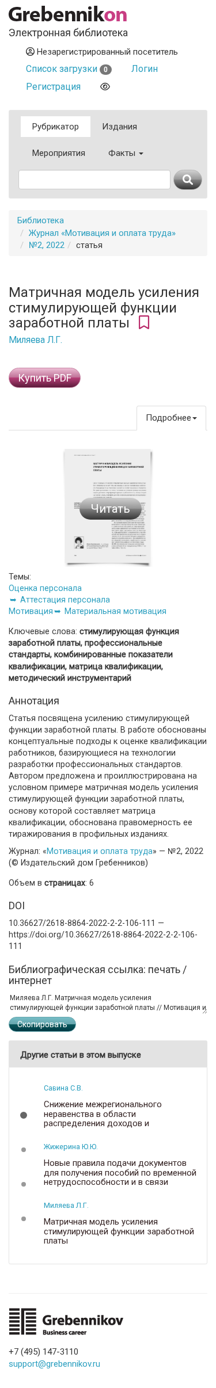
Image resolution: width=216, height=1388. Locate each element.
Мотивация (31, 611)
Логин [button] (144, 68)
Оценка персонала (45, 588)
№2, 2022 (47, 245)
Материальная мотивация (115, 611)
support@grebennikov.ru (54, 1364)
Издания (119, 126)
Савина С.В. (63, 1088)
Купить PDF (44, 378)
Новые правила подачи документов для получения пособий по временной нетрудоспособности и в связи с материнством (120, 1177)
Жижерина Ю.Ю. (71, 1146)
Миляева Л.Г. (35, 340)
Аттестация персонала (65, 599)
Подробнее (168, 418)
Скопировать (42, 1024)
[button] (23, 1115)
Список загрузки (67, 68)
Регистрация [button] (53, 86)
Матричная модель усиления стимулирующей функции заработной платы (119, 1231)
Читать (110, 509)
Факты (123, 153)
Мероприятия (58, 153)
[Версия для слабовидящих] (105, 86)
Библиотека (40, 220)
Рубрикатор (55, 126)
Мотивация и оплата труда (100, 851)
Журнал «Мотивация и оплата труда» (102, 233)
